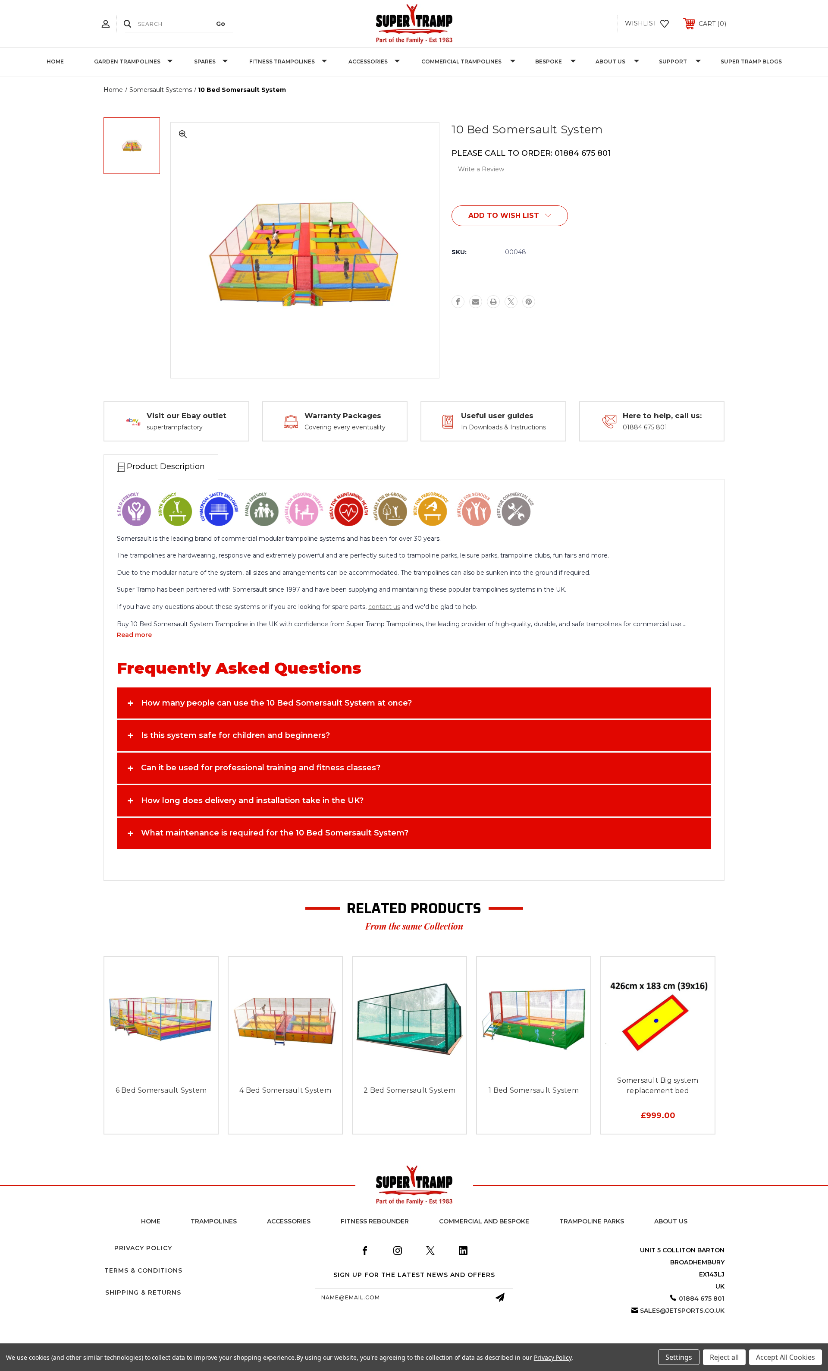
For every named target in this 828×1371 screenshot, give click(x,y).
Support (673, 61)
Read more (134, 635)
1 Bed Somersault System (534, 1090)
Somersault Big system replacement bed (657, 1085)
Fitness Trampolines (282, 61)
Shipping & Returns (143, 1292)
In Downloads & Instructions (503, 427)
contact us (384, 607)
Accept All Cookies (785, 1357)
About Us (610, 61)
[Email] (475, 301)
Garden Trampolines (127, 61)
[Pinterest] (528, 301)
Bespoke (548, 61)
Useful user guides (497, 415)
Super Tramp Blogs (751, 61)
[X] (511, 301)
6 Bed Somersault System (161, 1090)
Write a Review (481, 169)
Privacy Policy (143, 1248)
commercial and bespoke (484, 1221)
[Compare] (180, 1071)
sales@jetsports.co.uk (682, 1310)
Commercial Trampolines (461, 61)
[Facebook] (458, 301)
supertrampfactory (175, 427)
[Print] (493, 301)
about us (670, 1221)
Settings (678, 1357)
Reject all (724, 1357)
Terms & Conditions (143, 1270)
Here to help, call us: (662, 415)
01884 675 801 (645, 427)
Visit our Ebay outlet (186, 415)
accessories (288, 1221)
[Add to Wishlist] (161, 1071)
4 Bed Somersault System (285, 1090)
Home (55, 61)
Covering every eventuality (345, 427)
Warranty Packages (342, 415)
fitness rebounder (375, 1221)
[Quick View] (142, 1071)
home (150, 1221)
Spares (205, 61)
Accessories (368, 61)
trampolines (214, 1221)
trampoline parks (591, 1221)
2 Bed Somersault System (409, 1090)
